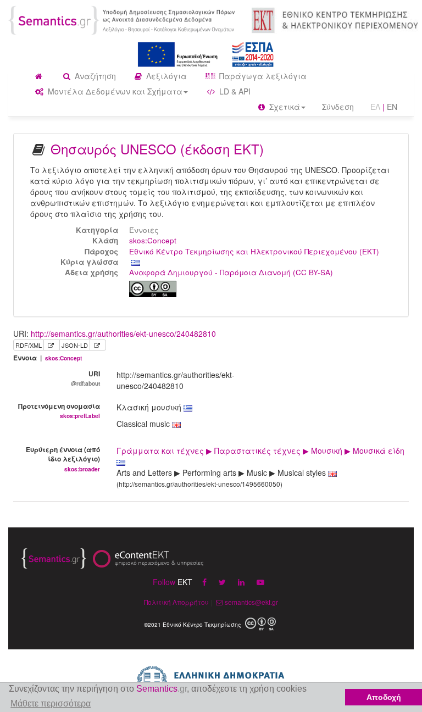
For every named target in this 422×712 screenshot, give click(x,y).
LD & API (234, 91)
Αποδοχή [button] (384, 697)
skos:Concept (152, 240)
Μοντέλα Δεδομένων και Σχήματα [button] (114, 91)
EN (392, 106)
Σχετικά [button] (283, 106)
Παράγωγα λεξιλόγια (262, 75)
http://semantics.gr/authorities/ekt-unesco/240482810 (123, 333)
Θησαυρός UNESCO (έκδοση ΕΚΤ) (157, 148)
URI (85, 378)
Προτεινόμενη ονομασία (59, 410)
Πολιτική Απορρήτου (176, 602)
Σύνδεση (338, 106)
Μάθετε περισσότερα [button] (50, 703)
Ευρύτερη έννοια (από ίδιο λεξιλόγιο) (63, 458)
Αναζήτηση (94, 75)
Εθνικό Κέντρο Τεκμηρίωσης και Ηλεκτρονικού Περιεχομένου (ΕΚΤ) (254, 251)
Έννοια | (47, 358)
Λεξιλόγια (165, 75)
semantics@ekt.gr (251, 602)
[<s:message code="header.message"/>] (123, 19)
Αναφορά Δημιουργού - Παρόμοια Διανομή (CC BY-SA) (231, 272)
